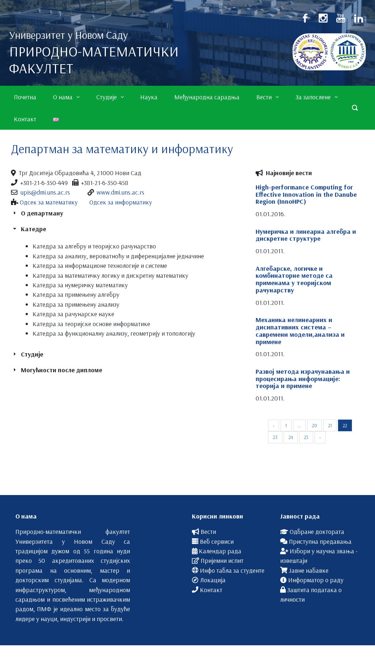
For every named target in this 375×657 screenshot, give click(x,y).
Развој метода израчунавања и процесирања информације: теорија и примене (303, 378)
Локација (213, 580)
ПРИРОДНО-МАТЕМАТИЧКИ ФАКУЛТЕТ (94, 60)
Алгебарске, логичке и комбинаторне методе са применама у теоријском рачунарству (294, 279)
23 (275, 437)
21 (330, 425)
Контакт (211, 590)
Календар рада (220, 551)
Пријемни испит (222, 560)
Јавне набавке (308, 570)
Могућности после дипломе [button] (61, 370)
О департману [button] (42, 213)
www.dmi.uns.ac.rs (120, 192)
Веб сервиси (217, 541)
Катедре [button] (33, 229)
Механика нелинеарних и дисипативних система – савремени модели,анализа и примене (300, 330)
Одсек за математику (49, 202)
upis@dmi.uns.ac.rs (45, 192)
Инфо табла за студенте (232, 570)
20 (314, 425)
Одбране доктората (317, 531)
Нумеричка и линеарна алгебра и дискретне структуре (306, 235)
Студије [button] (32, 354)
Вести (208, 531)
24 (291, 437)
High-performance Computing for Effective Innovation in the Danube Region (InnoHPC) (306, 194)
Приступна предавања (320, 541)
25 (306, 437)
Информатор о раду (316, 580)
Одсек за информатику (120, 202)
